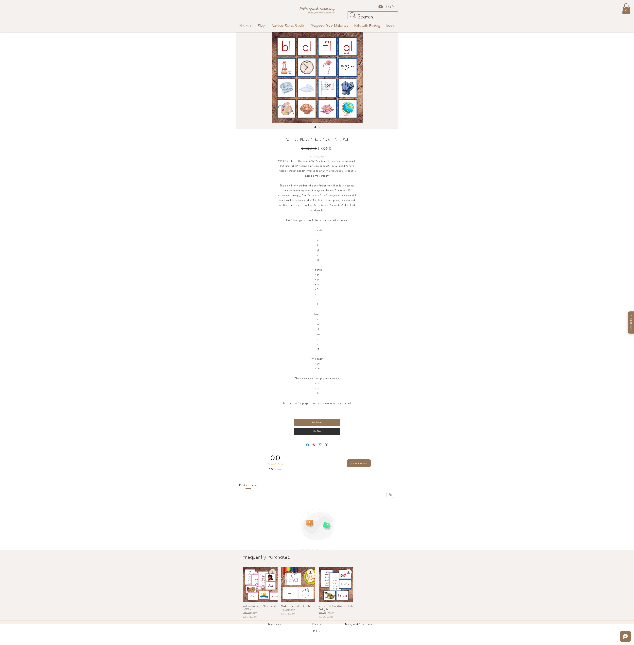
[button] (626, 8)
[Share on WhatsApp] (320, 445)
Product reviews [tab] (248, 485)
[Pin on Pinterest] (314, 445)
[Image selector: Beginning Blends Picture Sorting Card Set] (315, 127)
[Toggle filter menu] (390, 494)
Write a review (359, 463)
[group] (317, 593)
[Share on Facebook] (308, 445)
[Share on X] (326, 445)
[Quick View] (260, 584)
